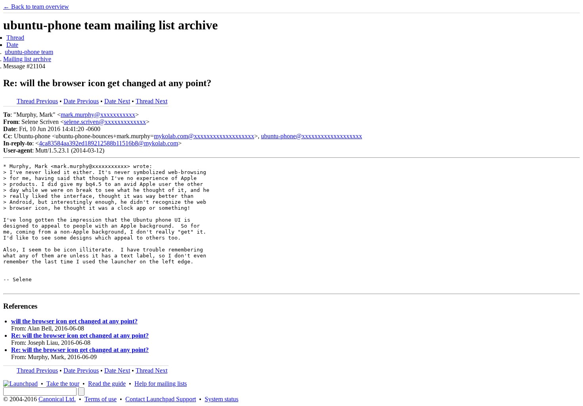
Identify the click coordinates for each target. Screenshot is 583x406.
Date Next (117, 101)
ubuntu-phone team (29, 51)
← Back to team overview (36, 6)
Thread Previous (37, 101)
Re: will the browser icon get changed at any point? (80, 335)
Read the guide (107, 383)
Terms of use (100, 399)
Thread (15, 37)
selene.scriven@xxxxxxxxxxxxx (105, 121)
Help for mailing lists (160, 383)
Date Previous (81, 101)
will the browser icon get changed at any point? (74, 321)
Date (12, 44)
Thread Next (151, 101)
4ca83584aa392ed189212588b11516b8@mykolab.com (108, 143)
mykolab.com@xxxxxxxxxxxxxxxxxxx (204, 136)
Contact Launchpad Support (160, 399)
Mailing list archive (27, 59)
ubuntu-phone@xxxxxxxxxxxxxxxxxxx (311, 136)
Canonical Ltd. (57, 399)
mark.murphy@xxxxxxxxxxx (98, 114)
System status (221, 399)
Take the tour (62, 383)
